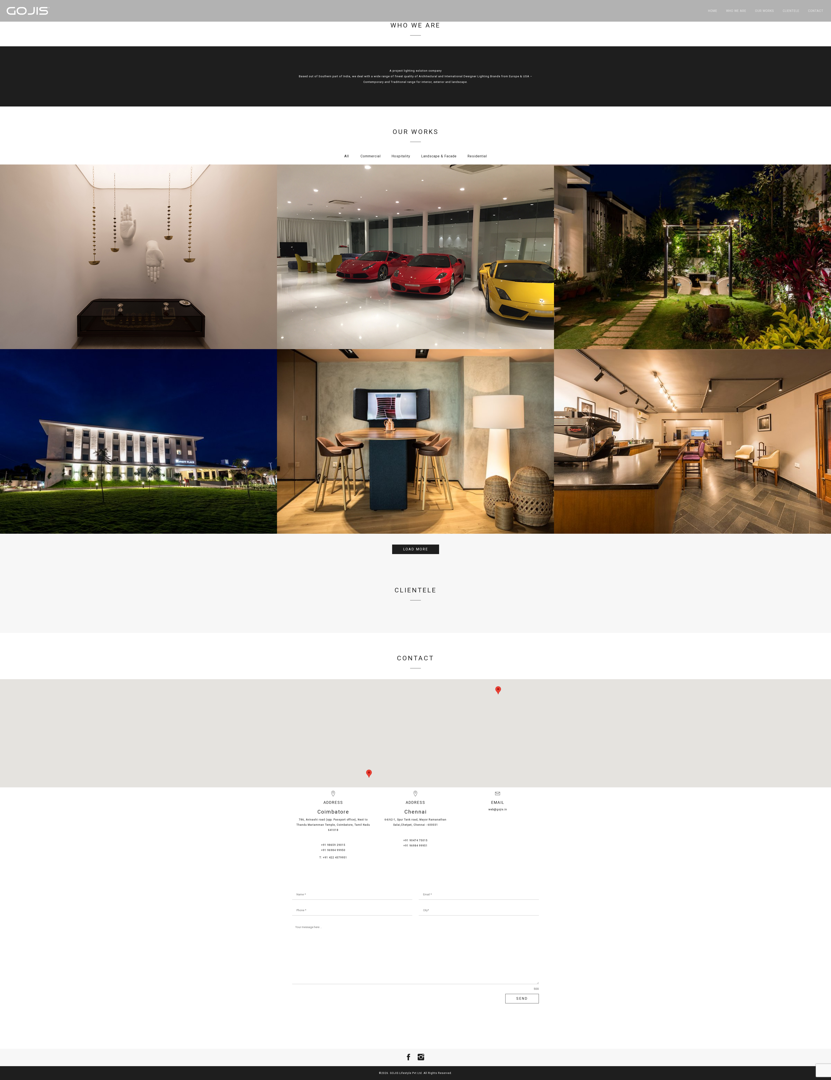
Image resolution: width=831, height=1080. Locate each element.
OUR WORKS (764, 11)
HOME (712, 11)
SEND (522, 998)
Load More (415, 549)
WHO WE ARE (736, 11)
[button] (498, 690)
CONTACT (815, 11)
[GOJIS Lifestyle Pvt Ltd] (28, 11)
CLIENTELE (791, 11)
